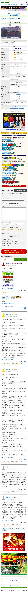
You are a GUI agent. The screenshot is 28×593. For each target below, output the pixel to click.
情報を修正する (14, 79)
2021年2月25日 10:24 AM (11, 298)
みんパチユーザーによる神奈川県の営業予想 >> (14, 14)
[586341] (22, 290)
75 (14, 314)
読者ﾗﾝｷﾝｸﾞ (15, 4)
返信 (25, 290)
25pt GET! (15, 526)
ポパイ (3, 163)
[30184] (22, 522)
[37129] (22, 489)
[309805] (22, 308)
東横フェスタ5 (5, 153)
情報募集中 (18, 94)
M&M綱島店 (5, 150)
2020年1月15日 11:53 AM (11, 316)
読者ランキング (14, 586)
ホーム (6, 4)
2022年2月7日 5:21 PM (11, 265)
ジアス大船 (4, 183)
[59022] (22, 459)
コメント (4, 206)
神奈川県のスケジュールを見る (14, 185)
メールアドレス (6, 222)
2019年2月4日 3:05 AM (10, 469)
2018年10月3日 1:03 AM (11, 499)
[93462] (22, 361)
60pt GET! (15, 462)
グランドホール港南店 (7, 166)
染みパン (8, 314)
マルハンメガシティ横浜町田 (8, 146)
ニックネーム (5, 198)
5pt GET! (5, 309)
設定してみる (6, 233)
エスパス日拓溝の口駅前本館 (8, 143)
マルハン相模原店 (6, 177)
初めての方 (10, 4)
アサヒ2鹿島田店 (6, 139)
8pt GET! (5, 292)
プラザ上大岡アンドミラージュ (9, 160)
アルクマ (8, 263)
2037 (13, 497)
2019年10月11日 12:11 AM (11, 371)
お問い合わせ (14, 580)
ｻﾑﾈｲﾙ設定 (26, 4)
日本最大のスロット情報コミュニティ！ (14, 251)
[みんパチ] (5, 2)
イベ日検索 (21, 4)
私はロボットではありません (10, 227)
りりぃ (8, 296)
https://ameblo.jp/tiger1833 (8, 303)
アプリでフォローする (8, 288)
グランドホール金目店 (7, 170)
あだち (8, 497)
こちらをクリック (18, 68)
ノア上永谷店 (5, 180)
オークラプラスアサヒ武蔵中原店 (9, 173)
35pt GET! (15, 365)
